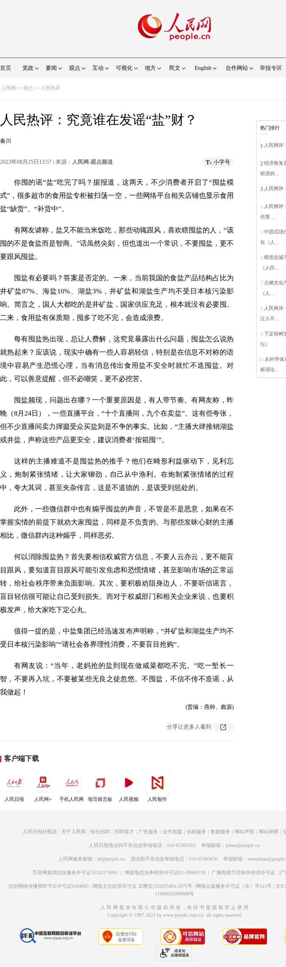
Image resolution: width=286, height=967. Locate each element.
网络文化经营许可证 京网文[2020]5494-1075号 (142, 886)
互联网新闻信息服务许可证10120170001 (75, 872)
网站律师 (268, 831)
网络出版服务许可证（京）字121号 (234, 886)
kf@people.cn (111, 859)
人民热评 (50, 88)
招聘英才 (124, 831)
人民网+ (43, 799)
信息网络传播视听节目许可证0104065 (48, 886)
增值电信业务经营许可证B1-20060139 (165, 872)
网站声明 (244, 831)
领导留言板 (100, 799)
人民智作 (157, 799)
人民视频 (128, 799)
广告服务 (148, 831)
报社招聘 (100, 831)
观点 (28, 88)
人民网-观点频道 (92, 162)
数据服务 (220, 831)
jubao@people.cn (243, 845)
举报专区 (271, 68)
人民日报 (14, 799)
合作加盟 (172, 831)
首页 (5, 68)
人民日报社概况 (40, 831)
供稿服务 (196, 831)
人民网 (8, 88)
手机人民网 (71, 799)
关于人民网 (73, 831)
